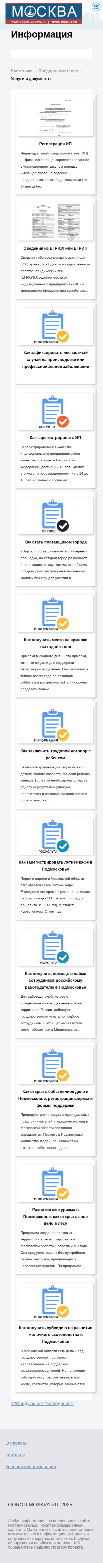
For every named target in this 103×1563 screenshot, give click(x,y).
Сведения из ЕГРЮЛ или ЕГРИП (56, 248)
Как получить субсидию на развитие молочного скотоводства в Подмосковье (55, 1335)
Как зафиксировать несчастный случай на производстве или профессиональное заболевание (55, 359)
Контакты (15, 1455)
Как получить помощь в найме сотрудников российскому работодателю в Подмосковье (55, 980)
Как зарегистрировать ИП (55, 438)
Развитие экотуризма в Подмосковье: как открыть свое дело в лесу (55, 1216)
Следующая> (30, 1403)
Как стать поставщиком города (55, 542)
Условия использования (31, 1466)
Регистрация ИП (55, 144)
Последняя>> (59, 1403)
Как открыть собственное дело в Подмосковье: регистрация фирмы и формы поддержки (55, 1098)
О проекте (16, 1443)
